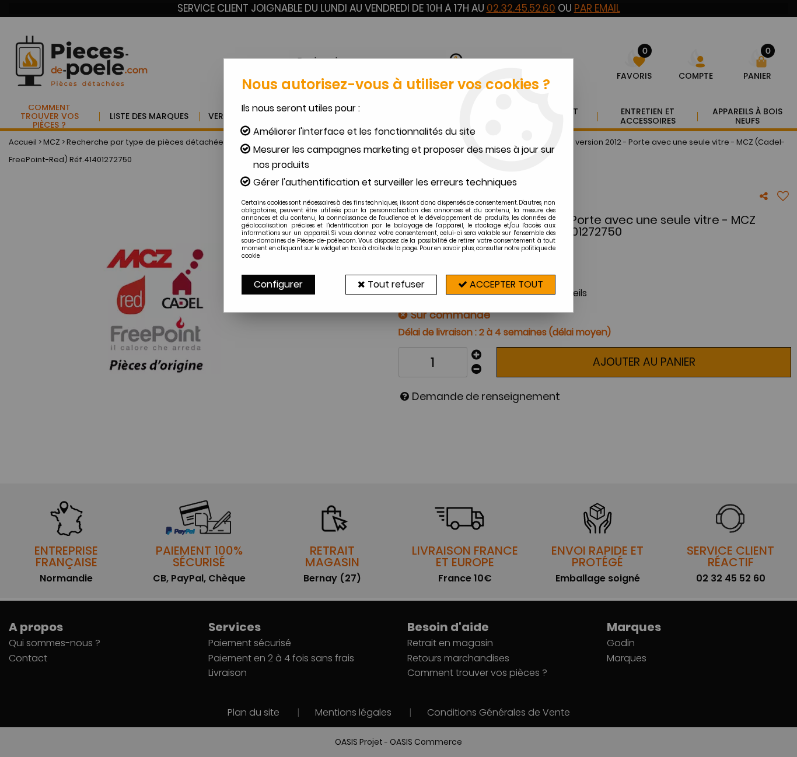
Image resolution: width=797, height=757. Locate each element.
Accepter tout (505, 284)
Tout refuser (395, 284)
